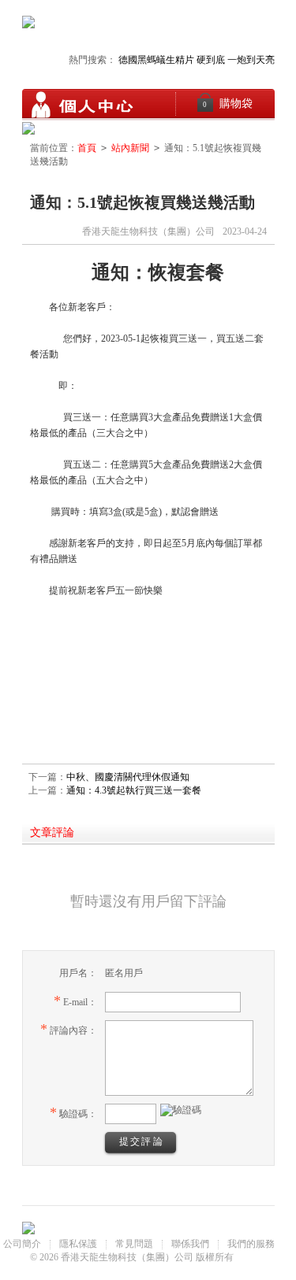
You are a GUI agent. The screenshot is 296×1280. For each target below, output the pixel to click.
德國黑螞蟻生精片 (156, 59)
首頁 (86, 148)
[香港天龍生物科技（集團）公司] (81, 104)
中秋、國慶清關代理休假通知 (127, 776)
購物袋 (228, 103)
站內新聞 (130, 148)
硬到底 (211, 59)
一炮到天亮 (251, 59)
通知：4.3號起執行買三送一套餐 (133, 790)
